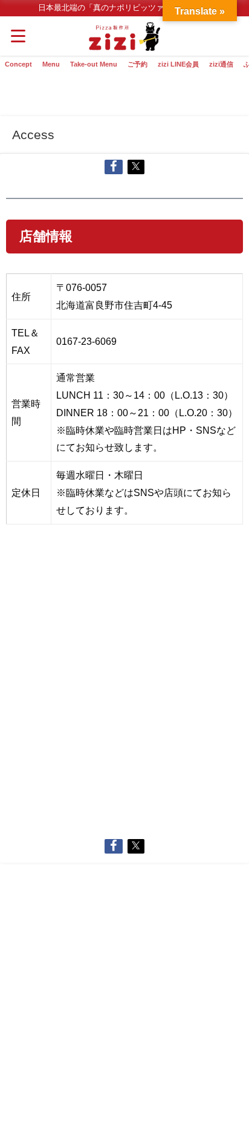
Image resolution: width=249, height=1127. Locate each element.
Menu (51, 64)
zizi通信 (221, 64)
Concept (18, 64)
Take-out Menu (93, 64)
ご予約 (137, 64)
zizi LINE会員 (178, 64)
